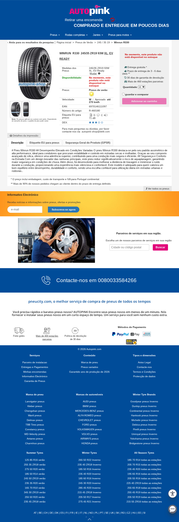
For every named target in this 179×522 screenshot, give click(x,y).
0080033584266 (117, 280)
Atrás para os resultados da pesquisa (31, 42)
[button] (172, 492)
